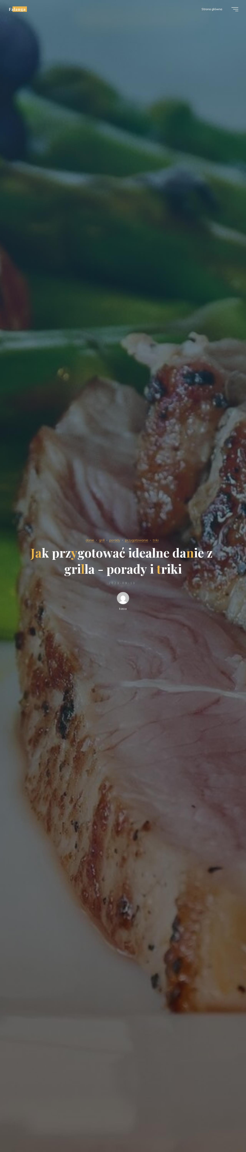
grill (102, 540)
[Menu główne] (234, 9)
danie (90, 540)
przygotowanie (136, 540)
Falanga (17, 9)
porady (114, 540)
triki (156, 540)
